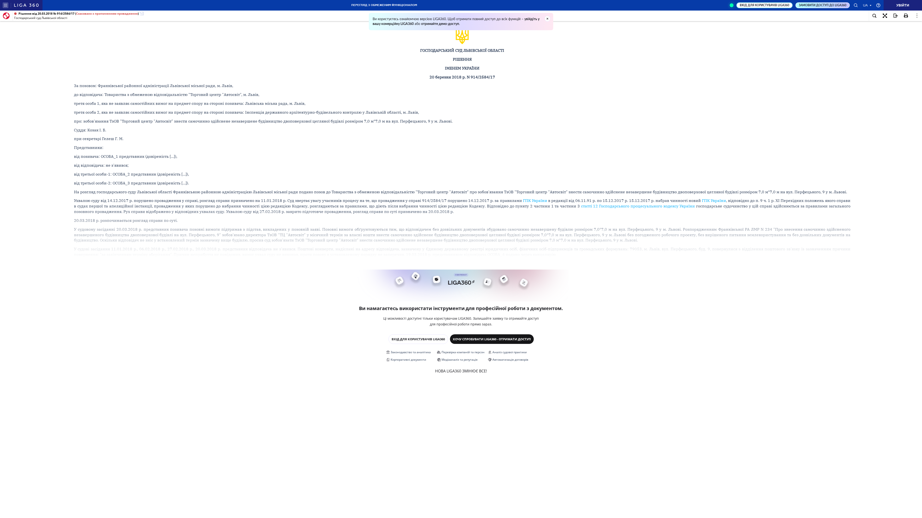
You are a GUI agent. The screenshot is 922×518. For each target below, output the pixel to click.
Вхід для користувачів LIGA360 (418, 339)
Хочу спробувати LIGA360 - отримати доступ (492, 339)
